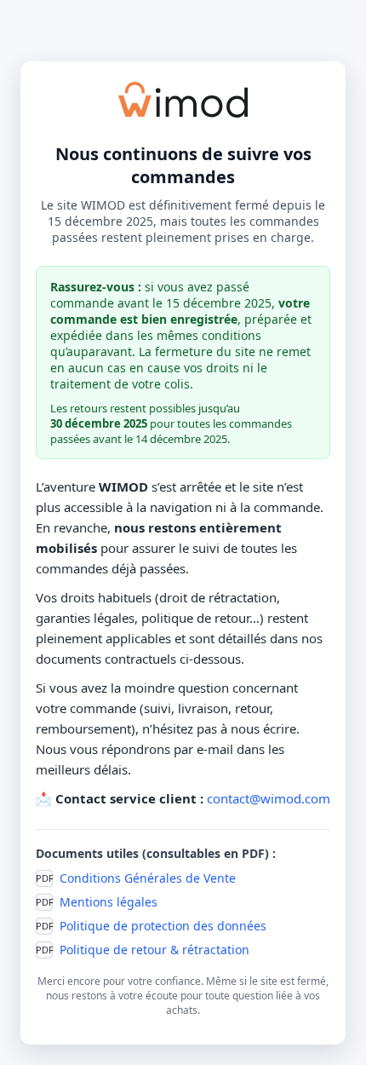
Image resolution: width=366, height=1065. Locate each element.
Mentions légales (108, 902)
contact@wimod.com (268, 798)
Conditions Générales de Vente (148, 878)
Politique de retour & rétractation (154, 949)
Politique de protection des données (163, 926)
